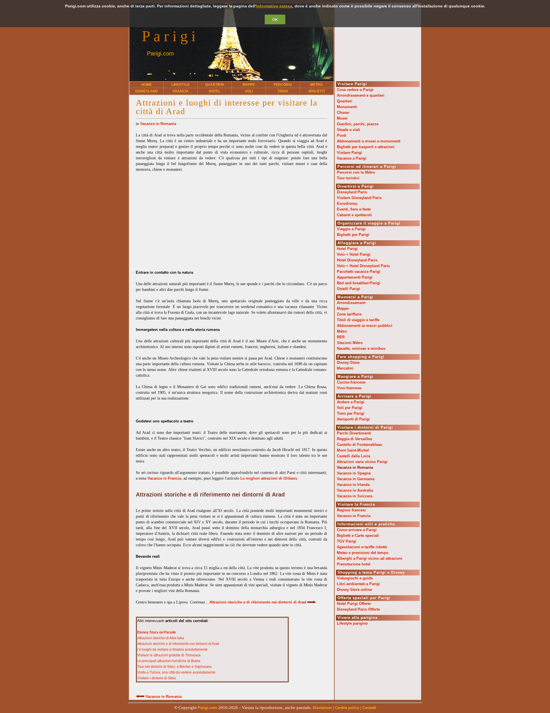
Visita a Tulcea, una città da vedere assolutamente (176, 672)
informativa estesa (274, 6)
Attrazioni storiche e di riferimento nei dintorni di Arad (178, 644)
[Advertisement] (231, 218)
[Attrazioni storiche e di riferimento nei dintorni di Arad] (311, 602)
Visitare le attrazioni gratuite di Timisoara (169, 655)
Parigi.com (160, 53)
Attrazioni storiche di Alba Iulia (160, 638)
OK (275, 19)
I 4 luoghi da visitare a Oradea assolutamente (172, 650)
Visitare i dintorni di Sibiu (156, 678)
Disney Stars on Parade (156, 632)
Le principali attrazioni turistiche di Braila (168, 661)
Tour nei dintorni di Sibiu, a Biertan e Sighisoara (174, 667)
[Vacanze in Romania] (140, 697)
